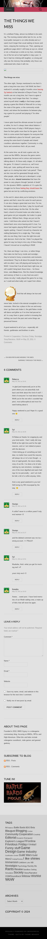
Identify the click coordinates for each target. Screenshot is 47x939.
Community (11, 834)
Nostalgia (38, 336)
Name (7, 661)
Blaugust (10, 830)
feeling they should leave (29, 188)
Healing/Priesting (17, 859)
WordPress (33, 931)
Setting (33, 870)
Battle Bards (19, 827)
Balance (10, 827)
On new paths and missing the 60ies (19, 357)
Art (6, 827)
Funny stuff (12, 848)
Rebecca (15, 379)
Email (6, 671)
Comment (8, 637)
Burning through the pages (30, 360)
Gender (16, 855)
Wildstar (26, 876)
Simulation (9, 873)
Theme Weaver (32, 934)
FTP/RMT (32, 845)
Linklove (22, 862)
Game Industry (27, 851)
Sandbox (27, 869)
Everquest (28, 838)
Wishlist (36, 876)
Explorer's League (14, 841)
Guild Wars (25, 855)
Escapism (20, 838)
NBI (32, 862)
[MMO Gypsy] (23, 3)
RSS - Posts (11, 761)
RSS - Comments (13, 767)
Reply (17, 420)
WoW (18, 339)
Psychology (22, 866)
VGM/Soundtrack (13, 876)
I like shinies (31, 858)
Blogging (21, 830)
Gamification (9, 855)
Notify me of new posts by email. (19, 701)
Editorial (10, 837)
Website (7, 681)
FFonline (30, 841)
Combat (29, 831)
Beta (33, 827)
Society (19, 872)
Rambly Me (32, 866)
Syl (13, 430)
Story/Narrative (9, 339)
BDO (28, 827)
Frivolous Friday (28, 336)
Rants (9, 869)
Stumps (15, 504)
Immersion (11, 862)
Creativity (37, 834)
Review (18, 869)
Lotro (28, 862)
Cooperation (16, 336)
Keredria (15, 589)
